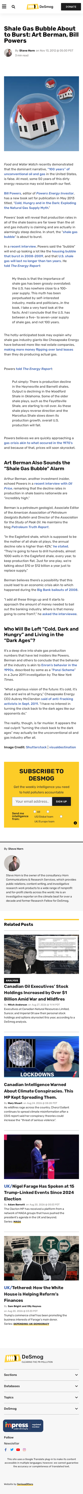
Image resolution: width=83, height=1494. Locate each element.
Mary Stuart (15, 1103)
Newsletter (11, 1443)
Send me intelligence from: (20, 816)
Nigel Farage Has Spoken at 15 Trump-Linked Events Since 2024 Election (39, 1192)
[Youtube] (18, 1449)
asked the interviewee (59, 614)
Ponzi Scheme (63, 670)
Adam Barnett (16, 1204)
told (22, 266)
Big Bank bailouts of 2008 (57, 590)
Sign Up (61, 801)
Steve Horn (27, 50)
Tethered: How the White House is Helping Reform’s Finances (33, 1294)
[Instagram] (24, 1449)
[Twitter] (11, 1449)
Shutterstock (36, 747)
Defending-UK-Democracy (31, 1324)
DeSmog (46, 7)
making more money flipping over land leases (38, 349)
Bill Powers (12, 193)
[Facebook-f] (5, 1449)
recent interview (23, 246)
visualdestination (62, 747)
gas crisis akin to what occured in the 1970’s (38, 443)
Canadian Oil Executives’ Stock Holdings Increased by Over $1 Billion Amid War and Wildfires (36, 993)
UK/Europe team (44, 821)
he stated (60, 546)
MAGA (17, 1221)
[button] (41, 1374)
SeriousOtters (25, 1484)
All (38, 811)
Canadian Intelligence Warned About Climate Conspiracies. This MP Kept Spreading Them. (38, 1091)
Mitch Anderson (17, 1004)
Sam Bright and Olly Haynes (24, 1306)
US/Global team (43, 816)
